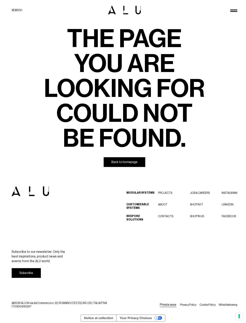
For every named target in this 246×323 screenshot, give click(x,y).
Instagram (229, 192)
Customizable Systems (137, 206)
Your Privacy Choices (136, 318)
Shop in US (197, 216)
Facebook (229, 216)
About (162, 204)
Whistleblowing (228, 304)
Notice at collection (98, 318)
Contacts (165, 216)
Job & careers (200, 192)
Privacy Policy (188, 304)
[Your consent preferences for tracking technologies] (239, 316)
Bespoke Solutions (134, 217)
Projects (165, 192)
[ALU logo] (124, 10)
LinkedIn (228, 204)
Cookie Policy (208, 304)
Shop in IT (196, 204)
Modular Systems (140, 192)
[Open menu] (233, 10)
